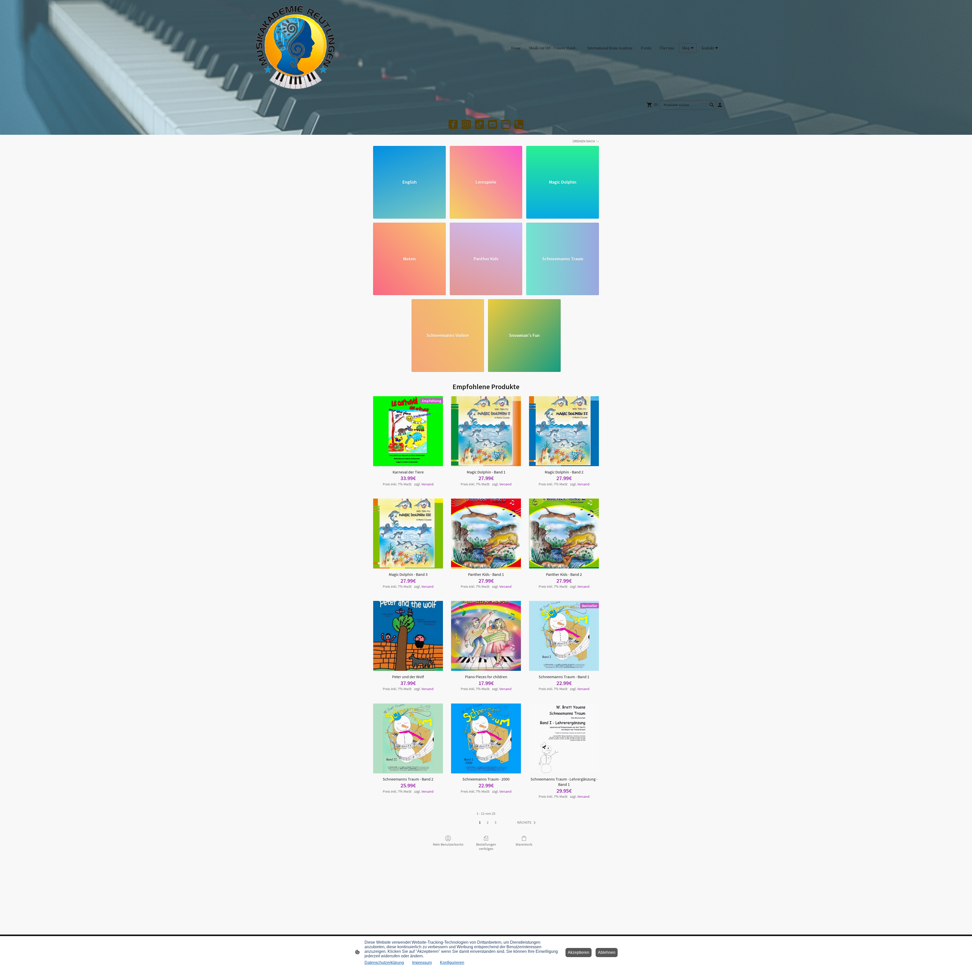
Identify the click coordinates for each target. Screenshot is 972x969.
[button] (712, 105)
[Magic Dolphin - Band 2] (564, 431)
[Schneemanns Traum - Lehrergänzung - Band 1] (564, 738)
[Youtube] (492, 124)
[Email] (505, 124)
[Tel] (518, 124)
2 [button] (488, 822)
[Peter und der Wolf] (408, 636)
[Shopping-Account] (720, 105)
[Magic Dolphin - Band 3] (408, 533)
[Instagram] (466, 124)
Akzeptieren (578, 952)
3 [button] (495, 822)
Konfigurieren (452, 962)
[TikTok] (479, 124)
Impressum (422, 962)
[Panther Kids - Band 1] (486, 533)
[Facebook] (453, 124)
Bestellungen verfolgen (486, 846)
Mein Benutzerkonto (448, 844)
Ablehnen (606, 952)
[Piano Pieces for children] (486, 636)
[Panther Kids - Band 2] (564, 533)
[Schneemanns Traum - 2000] (486, 738)
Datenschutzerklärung (384, 962)
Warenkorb (524, 844)
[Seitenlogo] (293, 48)
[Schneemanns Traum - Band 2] (408, 738)
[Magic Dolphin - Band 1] (486, 431)
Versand (427, 484)
